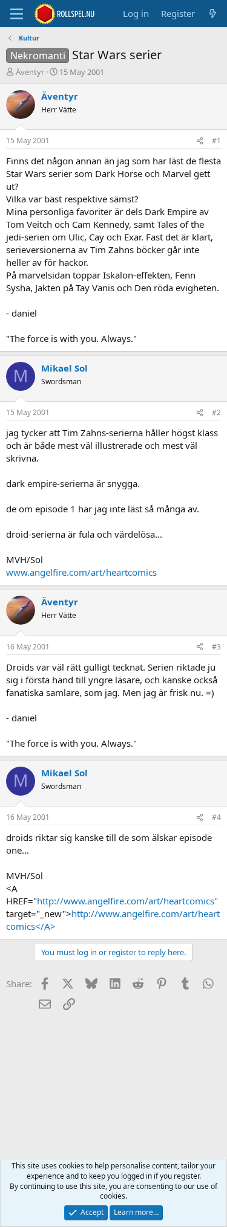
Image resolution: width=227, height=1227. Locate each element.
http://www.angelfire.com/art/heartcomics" (127, 901)
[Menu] (16, 14)
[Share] (200, 141)
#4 (216, 817)
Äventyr (30, 71)
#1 (216, 140)
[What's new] (213, 13)
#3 (216, 647)
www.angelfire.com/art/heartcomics (81, 572)
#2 (216, 412)
